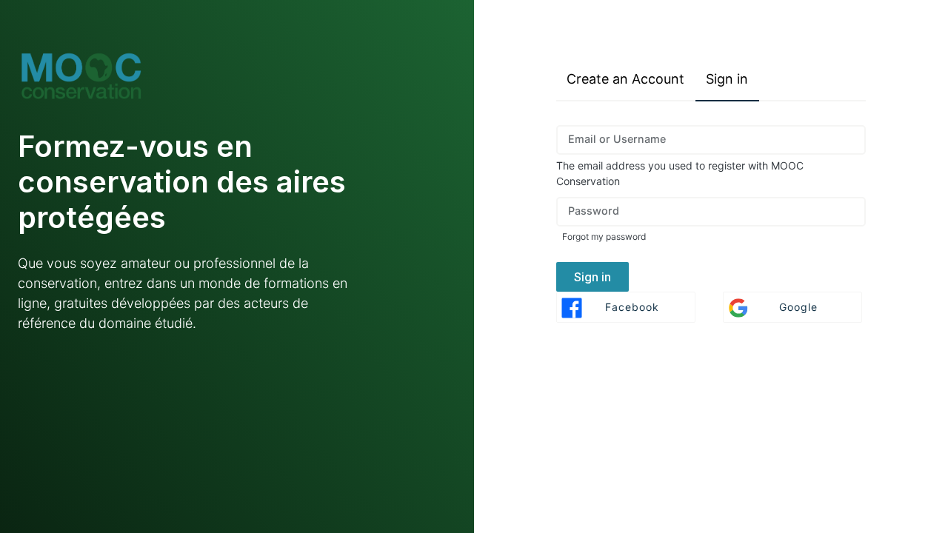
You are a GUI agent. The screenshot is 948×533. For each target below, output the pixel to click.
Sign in (727, 79)
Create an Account (625, 79)
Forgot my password (604, 236)
